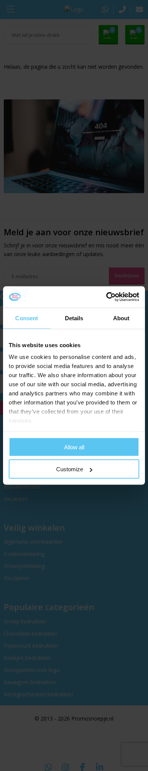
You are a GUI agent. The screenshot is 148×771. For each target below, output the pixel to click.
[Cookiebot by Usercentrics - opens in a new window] (106, 297)
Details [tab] (74, 318)
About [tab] (121, 318)
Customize (69, 469)
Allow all (74, 447)
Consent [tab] (26, 318)
